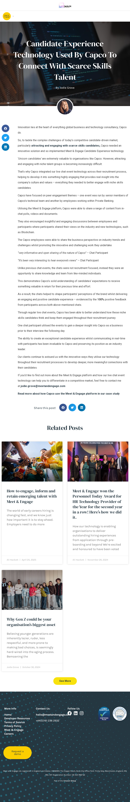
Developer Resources (17, 718)
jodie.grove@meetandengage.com (43, 386)
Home (8, 714)
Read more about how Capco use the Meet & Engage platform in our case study (69, 393)
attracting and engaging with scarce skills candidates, (65, 145)
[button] (5, 128)
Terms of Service (14, 722)
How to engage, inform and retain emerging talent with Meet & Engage (32, 496)
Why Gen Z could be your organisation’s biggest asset (31, 621)
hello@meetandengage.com (53, 714)
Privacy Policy (12, 726)
